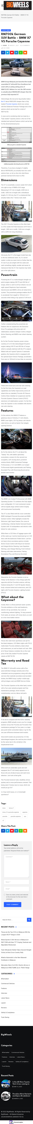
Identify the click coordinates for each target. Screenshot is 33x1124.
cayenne (24, 812)
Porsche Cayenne (11, 104)
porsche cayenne (16, 816)
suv (25, 816)
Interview (4, 993)
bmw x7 (11, 808)
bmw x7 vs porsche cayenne (11, 812)
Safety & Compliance (7, 1012)
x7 (3, 820)
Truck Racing (5, 1017)
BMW (4, 808)
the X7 (3, 101)
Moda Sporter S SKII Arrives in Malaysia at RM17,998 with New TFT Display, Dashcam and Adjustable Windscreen (16, 942)
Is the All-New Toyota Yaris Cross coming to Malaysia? (21, 1084)
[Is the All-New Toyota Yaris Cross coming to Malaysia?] (5, 1084)
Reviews (4, 1008)
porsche (5, 816)
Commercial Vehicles (8, 983)
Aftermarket (5, 979)
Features (4, 988)
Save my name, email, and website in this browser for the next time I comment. (17, 897)
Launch (3, 1003)
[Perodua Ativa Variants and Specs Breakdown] (5, 1096)
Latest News (5, 998)
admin (5, 45)
